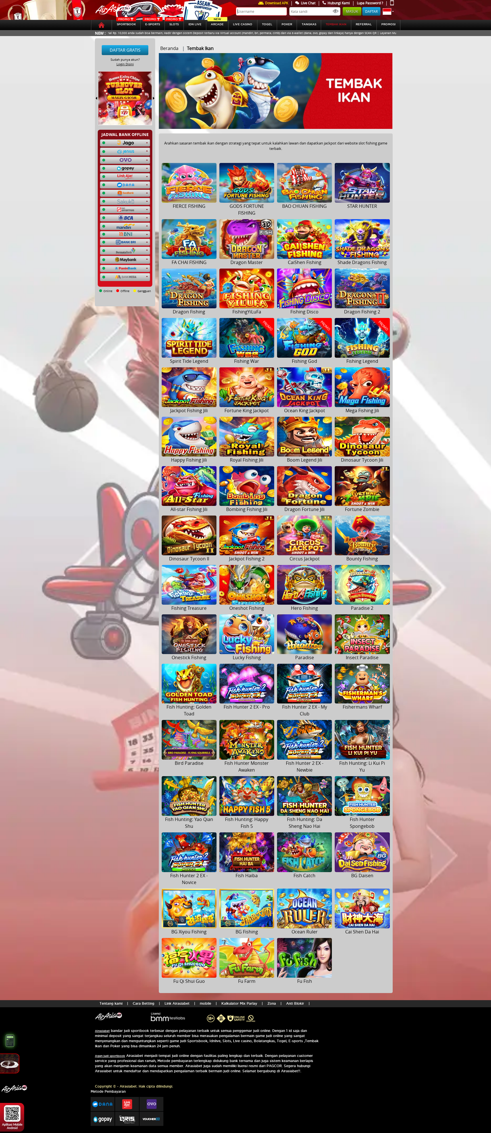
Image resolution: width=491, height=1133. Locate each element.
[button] (388, 11)
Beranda (169, 48)
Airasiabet (102, 1031)
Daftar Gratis (125, 50)
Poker (287, 24)
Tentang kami (110, 1003)
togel (267, 24)
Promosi (388, 24)
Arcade (217, 23)
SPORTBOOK (126, 23)
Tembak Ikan (336, 24)
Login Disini (125, 64)
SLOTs (172, 23)
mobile (205, 1003)
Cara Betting (143, 1003)
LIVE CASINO (242, 24)
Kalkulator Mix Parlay (239, 1003)
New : (100, 33)
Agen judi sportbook (110, 1055)
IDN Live (194, 24)
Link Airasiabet (177, 1003)
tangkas (309, 24)
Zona (271, 1003)
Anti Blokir (295, 1003)
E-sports (152, 23)
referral (364, 24)
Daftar (371, 11)
